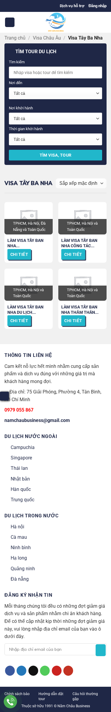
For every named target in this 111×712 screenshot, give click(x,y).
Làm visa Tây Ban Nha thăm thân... (80, 310)
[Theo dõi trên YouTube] (68, 671)
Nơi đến (15, 83)
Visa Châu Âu (47, 38)
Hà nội (17, 527)
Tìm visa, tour (56, 155)
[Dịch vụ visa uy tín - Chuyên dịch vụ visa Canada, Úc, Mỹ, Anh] (55, 22)
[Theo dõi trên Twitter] (21, 671)
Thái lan (19, 468)
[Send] (101, 650)
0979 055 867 (18, 410)
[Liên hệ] (10, 701)
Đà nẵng (20, 579)
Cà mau (19, 537)
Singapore (21, 458)
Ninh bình (21, 547)
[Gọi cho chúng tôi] (45, 671)
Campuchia (23, 447)
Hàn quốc (21, 489)
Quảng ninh (23, 568)
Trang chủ (14, 38)
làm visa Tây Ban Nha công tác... (79, 243)
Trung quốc (22, 500)
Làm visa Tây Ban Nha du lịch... (25, 310)
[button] (98, 6)
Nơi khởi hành (21, 108)
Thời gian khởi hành (26, 129)
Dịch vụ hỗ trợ (72, 6)
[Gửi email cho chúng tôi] (33, 671)
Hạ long (19, 558)
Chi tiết (19, 254)
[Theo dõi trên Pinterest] (57, 671)
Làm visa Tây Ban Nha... (25, 243)
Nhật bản (20, 479)
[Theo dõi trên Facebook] (10, 671)
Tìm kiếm (17, 62)
